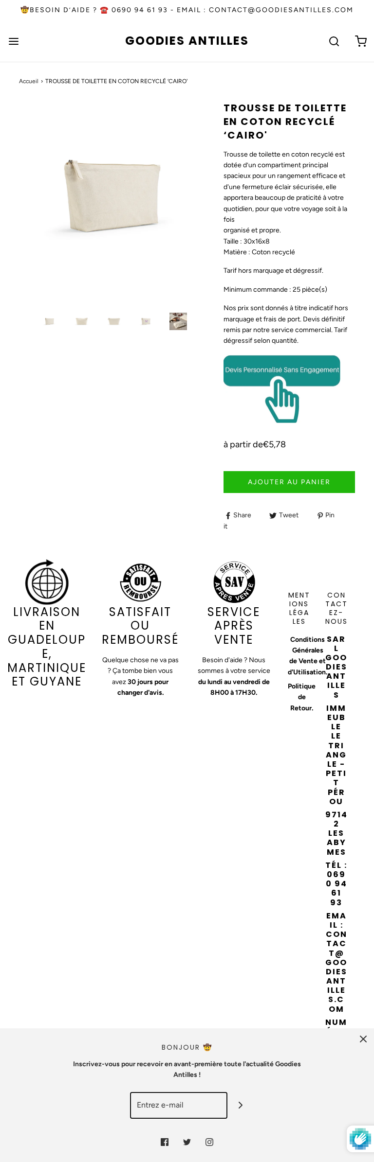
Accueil (28, 81)
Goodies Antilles (187, 41)
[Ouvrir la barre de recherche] (333, 41)
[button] (49, 321)
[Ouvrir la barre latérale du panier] (360, 41)
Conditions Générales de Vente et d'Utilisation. (307, 655)
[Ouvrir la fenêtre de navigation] (13, 41)
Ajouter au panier (289, 482)
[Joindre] (240, 1105)
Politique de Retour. (302, 697)
